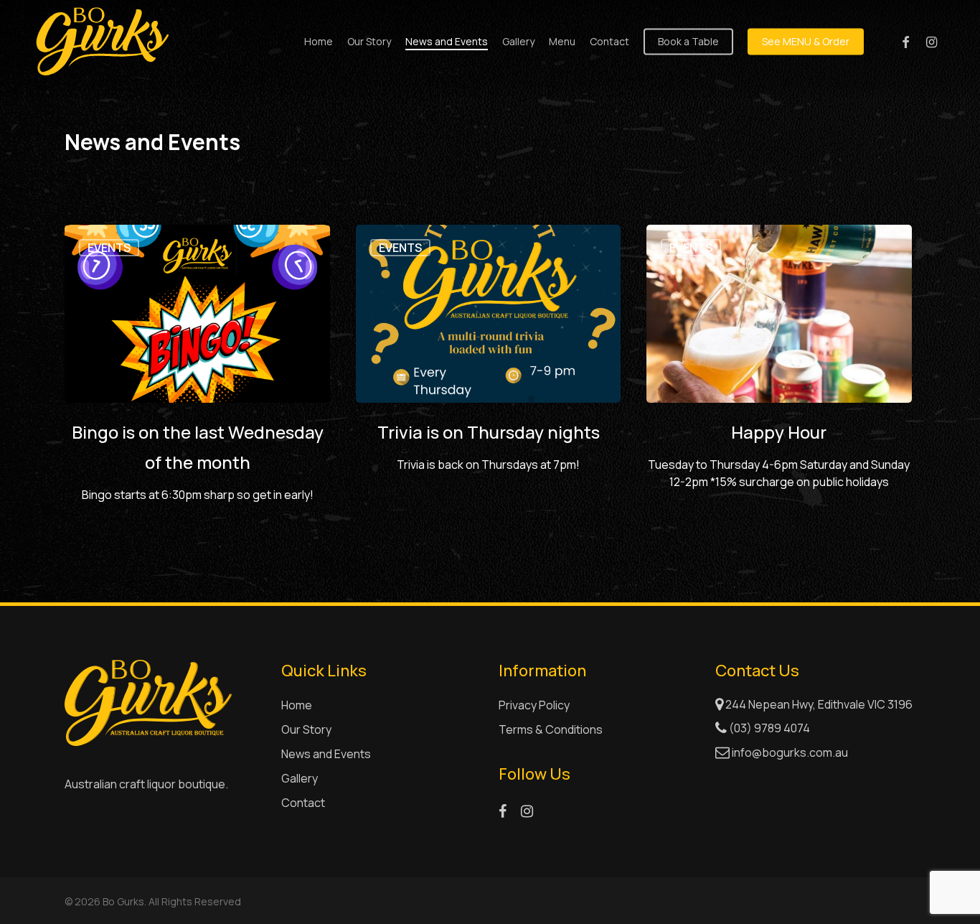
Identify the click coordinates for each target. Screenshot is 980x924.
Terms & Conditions (551, 729)
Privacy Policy (534, 705)
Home (296, 705)
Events (109, 248)
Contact (303, 803)
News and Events (326, 754)
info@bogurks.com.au (790, 752)
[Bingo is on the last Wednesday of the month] (197, 371)
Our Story (306, 729)
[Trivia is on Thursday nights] (488, 371)
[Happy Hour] (779, 371)
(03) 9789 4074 (768, 728)
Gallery (299, 778)
